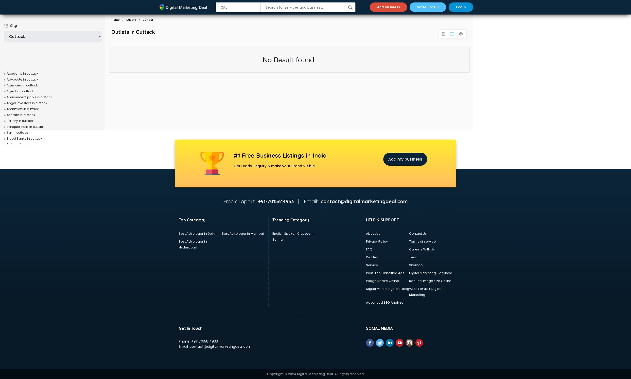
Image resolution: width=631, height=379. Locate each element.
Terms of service (422, 241)
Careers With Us (422, 249)
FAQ (369, 249)
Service (372, 265)
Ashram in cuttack (21, 115)
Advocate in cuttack (22, 79)
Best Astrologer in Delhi (197, 233)
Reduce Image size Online (430, 281)
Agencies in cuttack (22, 85)
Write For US (428, 7)
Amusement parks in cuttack (29, 97)
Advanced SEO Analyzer (385, 302)
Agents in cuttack (20, 91)
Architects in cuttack (23, 109)
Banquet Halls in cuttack (26, 126)
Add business (388, 7)
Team (414, 257)
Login (461, 7)
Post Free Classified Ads (385, 273)
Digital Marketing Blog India (430, 273)
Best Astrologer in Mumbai (243, 233)
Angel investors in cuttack (27, 103)
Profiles (372, 257)
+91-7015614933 (204, 341)
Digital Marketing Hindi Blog (387, 288)
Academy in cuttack (22, 73)
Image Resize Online (382, 281)
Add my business (405, 159)
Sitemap (416, 265)
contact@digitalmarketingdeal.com (220, 346)
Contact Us (418, 233)
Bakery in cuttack (20, 120)
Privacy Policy (377, 241)
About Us (373, 233)
